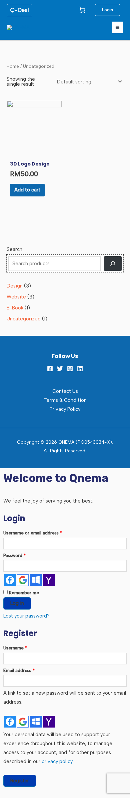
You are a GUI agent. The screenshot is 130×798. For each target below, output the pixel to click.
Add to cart (27, 190)
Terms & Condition (65, 400)
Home (13, 66)
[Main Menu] (117, 27)
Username (24, 647)
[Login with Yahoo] (49, 580)
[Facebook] (50, 369)
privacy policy (57, 761)
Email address (28, 669)
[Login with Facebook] (10, 580)
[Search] (113, 263)
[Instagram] (70, 369)
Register (19, 781)
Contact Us (65, 391)
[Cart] (82, 9)
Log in (17, 603)
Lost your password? (26, 616)
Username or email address (41, 532)
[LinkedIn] (80, 369)
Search (14, 249)
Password (23, 554)
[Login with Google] (23, 580)
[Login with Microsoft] (36, 580)
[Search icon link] (56, 27)
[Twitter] (60, 369)
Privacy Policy (65, 409)
